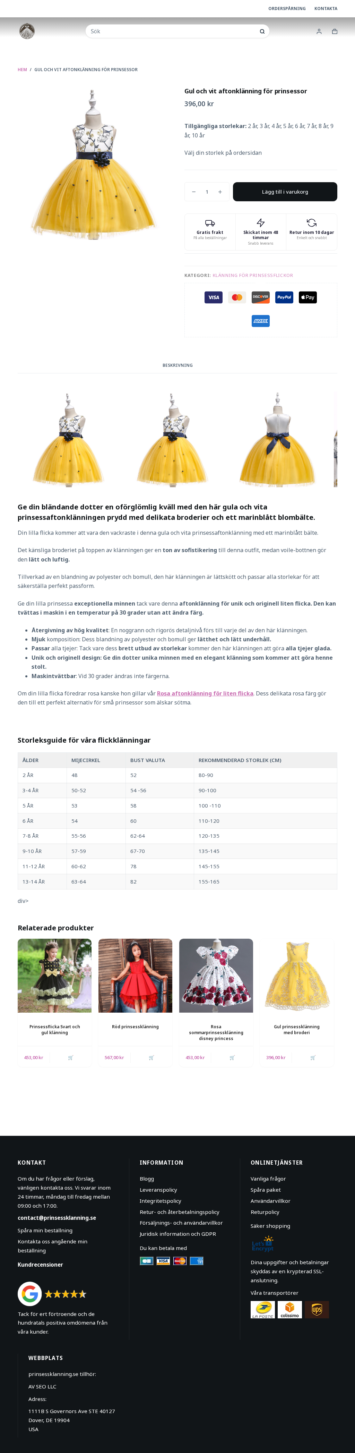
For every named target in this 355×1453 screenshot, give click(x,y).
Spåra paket (266, 1189)
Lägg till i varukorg (285, 191)
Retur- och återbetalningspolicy (179, 1211)
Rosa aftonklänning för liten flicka (205, 693)
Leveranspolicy (158, 1189)
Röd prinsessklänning (135, 1027)
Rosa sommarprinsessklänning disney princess (216, 1032)
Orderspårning (287, 8)
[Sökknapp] (262, 31)
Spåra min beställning (45, 1230)
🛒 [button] (70, 1057)
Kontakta (325, 8)
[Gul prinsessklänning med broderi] (297, 976)
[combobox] (173, 31)
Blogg (147, 1178)
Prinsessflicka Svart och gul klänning (54, 1030)
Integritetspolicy (160, 1200)
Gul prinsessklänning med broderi (297, 1030)
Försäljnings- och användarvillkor (181, 1222)
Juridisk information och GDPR (178, 1233)
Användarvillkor (271, 1200)
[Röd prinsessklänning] (135, 976)
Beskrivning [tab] (178, 365)
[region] (177, 820)
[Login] (319, 31)
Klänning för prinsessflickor (253, 275)
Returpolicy (265, 1211)
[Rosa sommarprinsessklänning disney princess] (216, 976)
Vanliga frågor (268, 1178)
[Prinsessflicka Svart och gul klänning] (55, 976)
